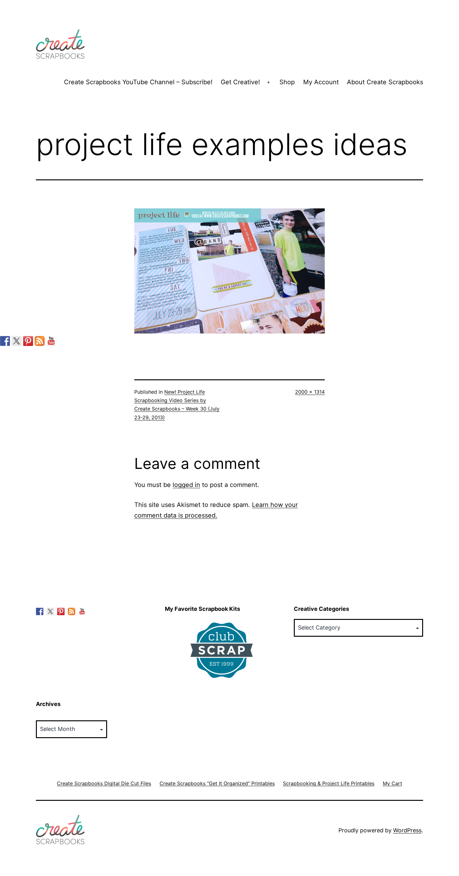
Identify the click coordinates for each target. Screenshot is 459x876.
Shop (287, 82)
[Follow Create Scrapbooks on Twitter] (17, 341)
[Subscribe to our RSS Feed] (40, 341)
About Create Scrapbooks (385, 82)
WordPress (407, 830)
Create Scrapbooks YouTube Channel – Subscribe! (138, 82)
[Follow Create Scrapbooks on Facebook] (5, 341)
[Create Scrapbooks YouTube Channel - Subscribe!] (51, 341)
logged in (186, 485)
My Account (321, 82)
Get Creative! (240, 82)
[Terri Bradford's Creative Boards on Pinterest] (28, 341)
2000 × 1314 (310, 392)
